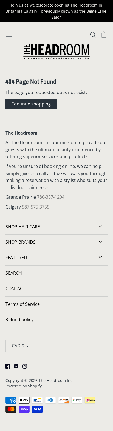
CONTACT (15, 289)
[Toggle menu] (9, 34)
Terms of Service (22, 304)
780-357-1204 (50, 197)
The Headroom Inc (55, 380)
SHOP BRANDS (20, 242)
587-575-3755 (35, 207)
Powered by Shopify (23, 386)
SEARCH (13, 273)
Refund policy (19, 319)
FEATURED (16, 258)
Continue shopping (31, 104)
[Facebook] (5, 366)
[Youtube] (14, 366)
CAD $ (18, 346)
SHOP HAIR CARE (22, 227)
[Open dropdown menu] (100, 226)
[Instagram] (22, 366)
